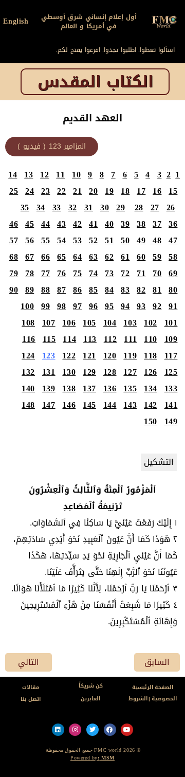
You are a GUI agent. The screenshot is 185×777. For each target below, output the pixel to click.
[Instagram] (75, 730)
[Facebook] (110, 730)
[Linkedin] (58, 730)
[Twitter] (92, 730)
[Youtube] (127, 730)
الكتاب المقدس (95, 81)
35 (25, 207)
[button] (51, 146)
